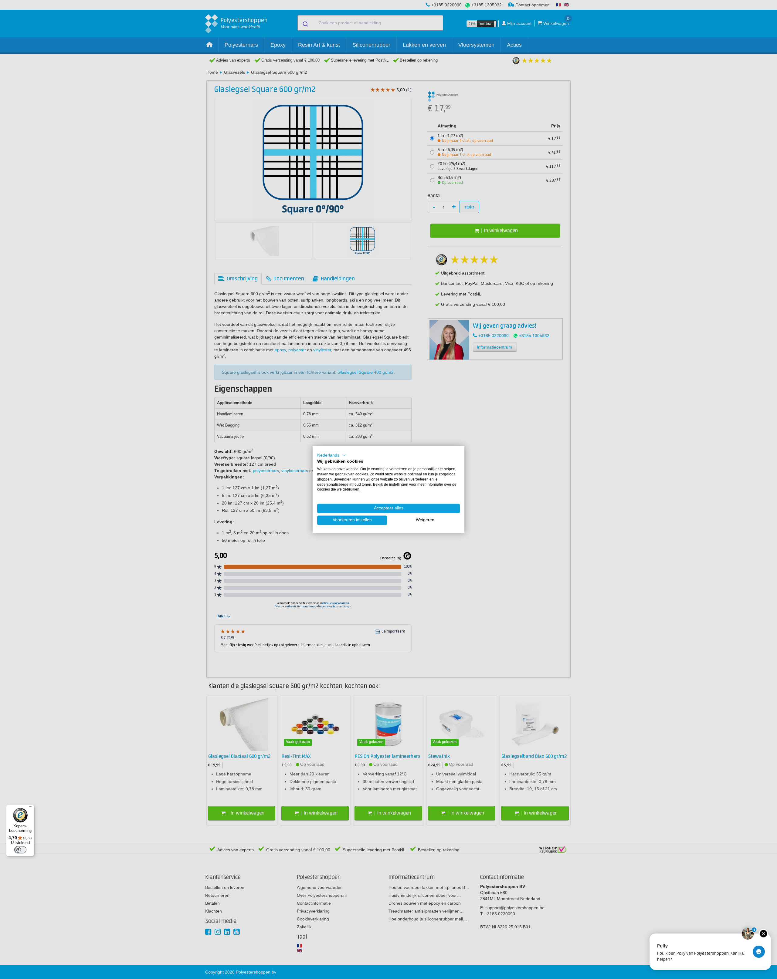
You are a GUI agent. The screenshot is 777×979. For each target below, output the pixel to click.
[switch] (20, 849)
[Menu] (30, 808)
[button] (331, 455)
